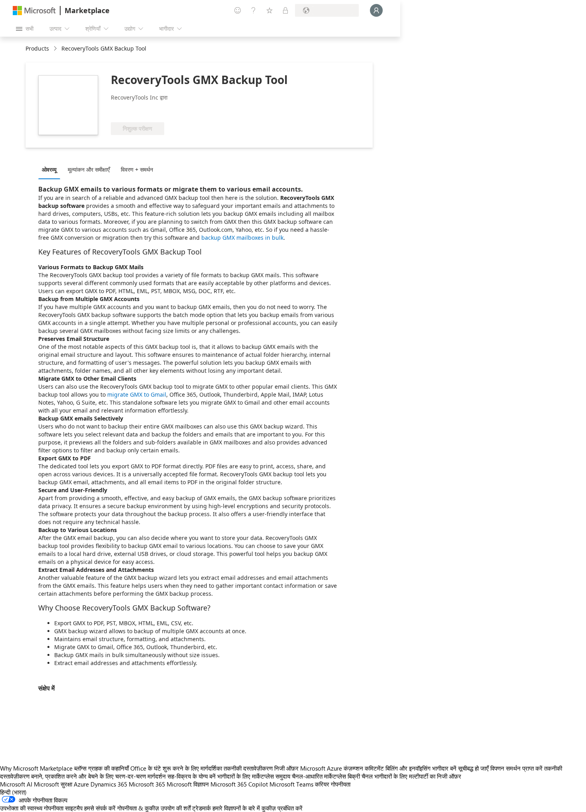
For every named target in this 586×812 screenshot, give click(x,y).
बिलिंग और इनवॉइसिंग (408, 768)
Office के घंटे (145, 768)
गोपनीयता (340, 784)
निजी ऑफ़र (286, 768)
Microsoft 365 (147, 784)
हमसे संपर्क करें (100, 808)
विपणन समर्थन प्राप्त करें (516, 768)
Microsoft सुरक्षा (53, 784)
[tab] (51, 169)
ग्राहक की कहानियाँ (108, 768)
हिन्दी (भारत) (13, 792)
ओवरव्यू (49, 169)
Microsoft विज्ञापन (188, 784)
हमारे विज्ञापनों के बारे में (236, 808)
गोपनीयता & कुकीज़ (138, 808)
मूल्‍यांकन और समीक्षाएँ (89, 169)
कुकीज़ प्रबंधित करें (282, 808)
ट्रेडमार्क (201, 808)
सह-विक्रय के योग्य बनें (191, 776)
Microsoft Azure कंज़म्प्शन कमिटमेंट (342, 768)
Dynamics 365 (108, 784)
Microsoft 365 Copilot (239, 784)
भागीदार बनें (444, 768)
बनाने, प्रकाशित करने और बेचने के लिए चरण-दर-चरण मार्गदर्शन (98, 776)
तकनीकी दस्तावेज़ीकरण (248, 768)
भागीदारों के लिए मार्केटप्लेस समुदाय (253, 776)
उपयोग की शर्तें (176, 808)
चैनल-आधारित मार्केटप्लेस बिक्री (326, 776)
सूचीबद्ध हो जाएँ (473, 768)
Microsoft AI (16, 784)
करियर (322, 784)
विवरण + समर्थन (137, 169)
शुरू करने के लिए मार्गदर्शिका (192, 768)
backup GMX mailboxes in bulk (242, 237)
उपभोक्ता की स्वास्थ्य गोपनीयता (31, 808)
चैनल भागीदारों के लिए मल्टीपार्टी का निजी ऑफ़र (411, 776)
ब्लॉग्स (80, 768)
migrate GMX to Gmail (136, 394)
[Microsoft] (34, 10)
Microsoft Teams (291, 784)
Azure (81, 784)
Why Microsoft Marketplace (36, 768)
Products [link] (37, 48)
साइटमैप (74, 808)
